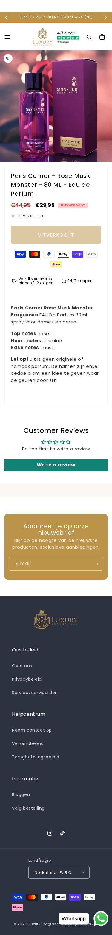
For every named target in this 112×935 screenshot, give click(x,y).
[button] (7, 36)
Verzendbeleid (28, 743)
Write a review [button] (56, 464)
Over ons (22, 666)
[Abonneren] (96, 564)
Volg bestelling (28, 808)
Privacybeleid (27, 679)
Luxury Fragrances (46, 924)
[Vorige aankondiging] (6, 18)
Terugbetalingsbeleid (35, 757)
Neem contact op (32, 730)
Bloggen (21, 794)
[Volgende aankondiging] (105, 18)
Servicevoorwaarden (35, 693)
